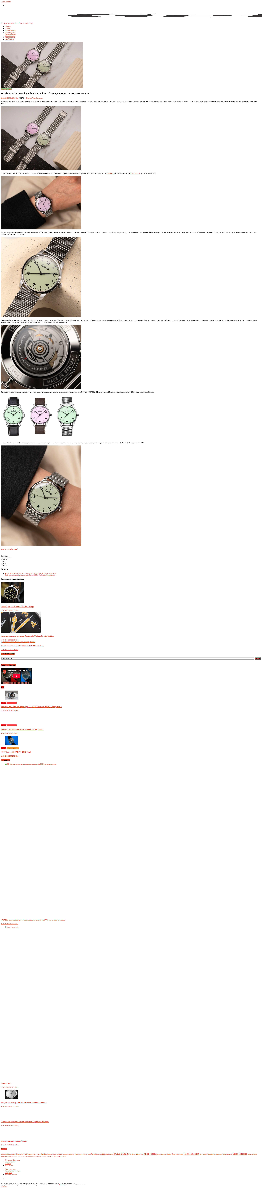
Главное (3, 703)
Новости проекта (13, 748)
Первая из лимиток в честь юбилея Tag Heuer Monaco (25, 1122)
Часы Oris (171, 1154)
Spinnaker (110, 1154)
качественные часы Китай (19, 1156)
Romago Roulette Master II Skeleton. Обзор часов (22, 729)
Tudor (141, 1154)
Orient (89, 1154)
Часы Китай (211, 1154)
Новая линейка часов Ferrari (14, 1141)
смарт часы (38, 1156)
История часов (10, 38)
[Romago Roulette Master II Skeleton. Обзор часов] (11, 722)
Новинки (8, 26)
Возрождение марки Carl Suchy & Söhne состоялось (24, 1102)
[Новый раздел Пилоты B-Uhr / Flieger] (12, 602)
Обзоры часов (12, 703)
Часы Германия (37, 98)
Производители (10, 30)
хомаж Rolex (45, 1156)
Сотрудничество (10, 1162)
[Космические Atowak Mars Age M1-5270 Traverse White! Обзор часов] (11, 699)
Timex (138, 1154)
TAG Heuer (132, 1154)
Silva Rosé (110, 173)
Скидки (159, 1154)
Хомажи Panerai (10, 34)
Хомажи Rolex (10, 32)
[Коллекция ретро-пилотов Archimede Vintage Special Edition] (21, 632)
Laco (55, 1154)
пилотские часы (30, 1156)
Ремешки (8, 1164)
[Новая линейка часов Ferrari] (9, 1137)
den (17, 98)
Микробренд (150, 1153)
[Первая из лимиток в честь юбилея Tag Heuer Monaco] (11, 1118)
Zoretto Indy (6, 1083)
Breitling (13, 1154)
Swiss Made (120, 1153)
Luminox (65, 1154)
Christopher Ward (21, 1154)
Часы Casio (163, 1154)
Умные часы (9, 1165)
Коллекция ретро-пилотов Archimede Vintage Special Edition (27, 636)
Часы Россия (9, 39)
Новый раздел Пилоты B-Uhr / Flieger (17, 607)
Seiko (102, 1154)
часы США (61, 1156)
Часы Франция (227, 1154)
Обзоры (7, 28)
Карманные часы (11, 1174)
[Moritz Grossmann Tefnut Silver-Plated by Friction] (18, 642)
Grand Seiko (36, 1154)
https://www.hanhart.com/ (9, 549)
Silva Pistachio (135, 173)
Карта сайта (4, 1186)
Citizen (29, 1154)
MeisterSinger (70, 1154)
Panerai (93, 1154)
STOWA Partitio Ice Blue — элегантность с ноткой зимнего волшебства (30, 573)
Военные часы (10, 36)
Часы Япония (239, 1153)
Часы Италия (203, 1154)
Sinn (106, 1154)
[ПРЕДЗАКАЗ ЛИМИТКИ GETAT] (11, 744)
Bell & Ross (8, 1154)
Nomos (80, 1154)
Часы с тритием (10, 1169)
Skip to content (6, 2)
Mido (76, 1154)
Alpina (3, 1154)
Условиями (62, 1185)
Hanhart (29, 98)
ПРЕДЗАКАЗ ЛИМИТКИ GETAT (16, 752)
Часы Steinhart (179, 1154)
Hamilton (44, 1154)
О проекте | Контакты (12, 1160)
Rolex (98, 1154)
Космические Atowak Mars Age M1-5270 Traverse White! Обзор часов (31, 707)
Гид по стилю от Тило (12, 1171)
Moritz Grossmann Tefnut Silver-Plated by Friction (22, 646)
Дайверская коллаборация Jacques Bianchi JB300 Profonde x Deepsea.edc (31, 575)
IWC (52, 1154)
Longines (59, 1154)
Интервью (8, 1173)
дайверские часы (7, 1156)
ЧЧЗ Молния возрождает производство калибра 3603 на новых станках (33, 920)
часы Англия (52, 1156)
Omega (84, 1154)
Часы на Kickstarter (252, 1154)
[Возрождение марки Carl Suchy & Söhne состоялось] (11, 1098)
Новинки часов (6, 89)
